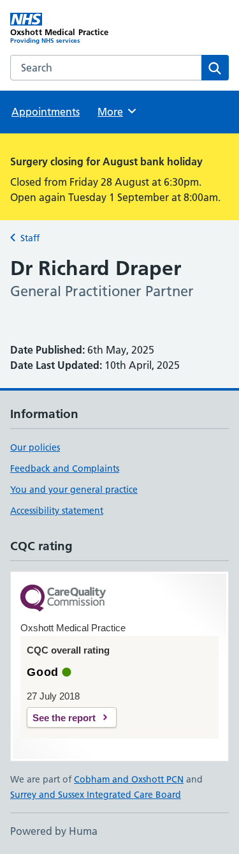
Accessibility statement (56, 510)
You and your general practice (74, 489)
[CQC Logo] (63, 599)
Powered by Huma (54, 831)
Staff (30, 238)
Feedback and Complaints (64, 468)
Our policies (35, 447)
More (116, 111)
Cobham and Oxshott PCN (129, 779)
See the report (64, 717)
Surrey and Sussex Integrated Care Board (95, 794)
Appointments (45, 111)
